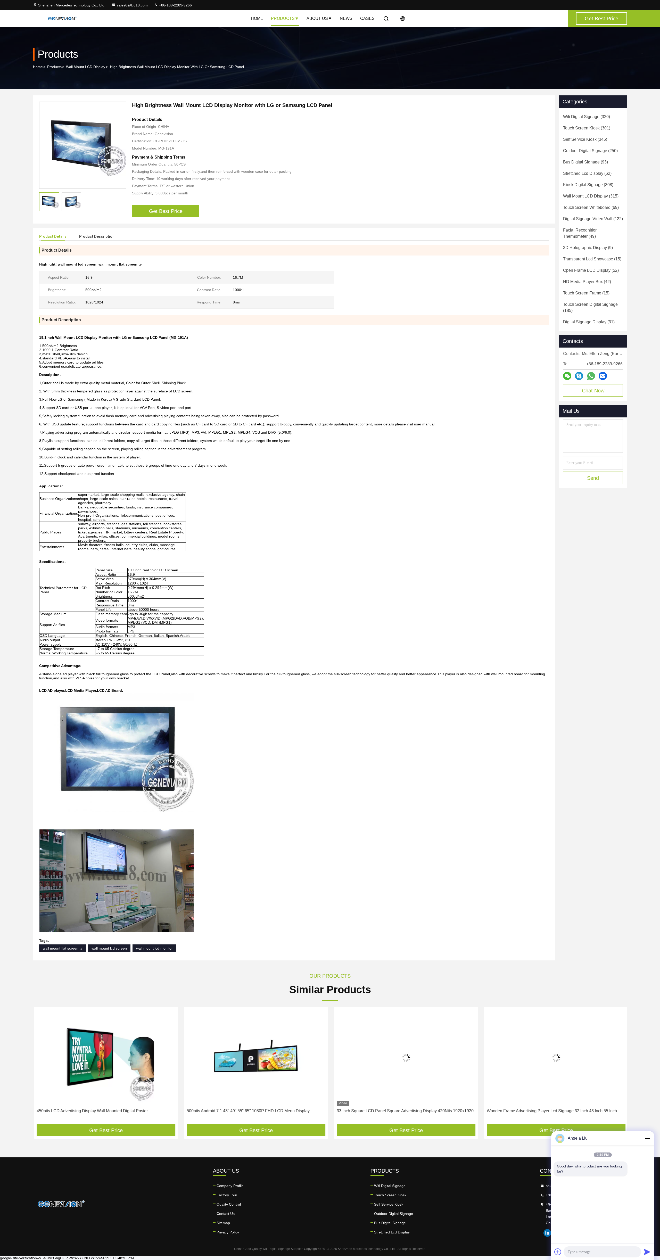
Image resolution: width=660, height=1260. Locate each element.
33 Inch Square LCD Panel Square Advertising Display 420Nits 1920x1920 (404, 1111)
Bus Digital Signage (390, 1223)
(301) (586, 128)
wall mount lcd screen (109, 948)
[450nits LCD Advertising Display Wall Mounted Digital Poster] (105, 1058)
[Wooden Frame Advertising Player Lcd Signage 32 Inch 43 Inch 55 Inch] (555, 1058)
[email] (602, 376)
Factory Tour (227, 1195)
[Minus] (647, 1138)
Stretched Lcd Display (392, 1232)
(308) (588, 185)
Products (283, 18)
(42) (587, 281)
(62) (587, 173)
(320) (586, 116)
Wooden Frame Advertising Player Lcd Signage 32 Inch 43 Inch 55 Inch (551, 1111)
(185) (590, 307)
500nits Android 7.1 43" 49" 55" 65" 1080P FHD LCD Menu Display (247, 1111)
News (346, 18)
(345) (585, 139)
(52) (591, 270)
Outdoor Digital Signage (393, 1214)
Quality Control (229, 1204)
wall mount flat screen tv (62, 948)
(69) (591, 207)
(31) (589, 322)
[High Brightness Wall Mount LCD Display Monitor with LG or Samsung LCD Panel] (82, 145)
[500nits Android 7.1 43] (255, 1058)
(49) (580, 233)
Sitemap (223, 1223)
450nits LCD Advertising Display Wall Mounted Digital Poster (91, 1111)
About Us (317, 18)
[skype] (579, 376)
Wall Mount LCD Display (85, 67)
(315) (590, 196)
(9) (588, 247)
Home (257, 18)
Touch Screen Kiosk (390, 1195)
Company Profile (230, 1186)
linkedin (547, 1233)
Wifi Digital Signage (390, 1186)
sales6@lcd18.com (132, 5)
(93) (585, 162)
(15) (592, 259)
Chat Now (593, 390)
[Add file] (558, 1251)
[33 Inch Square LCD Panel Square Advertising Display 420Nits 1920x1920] (405, 1058)
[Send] (647, 1251)
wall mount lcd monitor (154, 948)
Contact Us (226, 1214)
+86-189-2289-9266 (175, 5)
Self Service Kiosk (388, 1204)
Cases (367, 18)
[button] (42, 1067)
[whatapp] (591, 376)
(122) (593, 219)
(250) (590, 151)
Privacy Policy (228, 1232)
